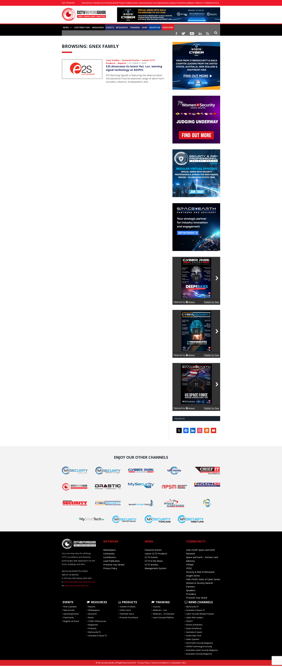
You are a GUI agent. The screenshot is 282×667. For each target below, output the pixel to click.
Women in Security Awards (199, 582)
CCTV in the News (154, 560)
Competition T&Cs (178, 662)
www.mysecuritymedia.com (76, 585)
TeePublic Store (127, 613)
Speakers (190, 590)
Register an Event (71, 621)
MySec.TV (193, 3)
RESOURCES (122, 27)
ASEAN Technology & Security (199, 646)
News (66, 27)
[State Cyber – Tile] (196, 89)
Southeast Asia (166, 3)
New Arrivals (69, 610)
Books (91, 617)
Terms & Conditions (160, 662)
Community (109, 553)
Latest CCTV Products (156, 553)
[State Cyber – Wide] (168, 21)
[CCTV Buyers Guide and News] (84, 16)
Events (110, 27)
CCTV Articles (151, 564)
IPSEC (189, 568)
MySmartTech (213, 3)
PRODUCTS (129, 602)
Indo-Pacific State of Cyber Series (203, 579)
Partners (190, 586)
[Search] (216, 32)
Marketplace (109, 549)
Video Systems (192, 639)
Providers (191, 593)
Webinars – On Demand (163, 613)
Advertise (154, 27)
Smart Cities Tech (193, 635)
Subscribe (167, 27)
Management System (155, 568)
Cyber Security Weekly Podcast (200, 613)
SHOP (144, 27)
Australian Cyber (137, 3)
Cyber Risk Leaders (194, 617)
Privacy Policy (110, 568)
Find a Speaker (70, 606)
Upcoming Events (71, 613)
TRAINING (135, 27)
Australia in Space (194, 632)
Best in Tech (202, 3)
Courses (156, 606)
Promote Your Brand (113, 564)
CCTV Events (151, 557)
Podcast (185, 3)
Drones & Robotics (106, 3)
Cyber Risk (125, 3)
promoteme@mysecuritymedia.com (79, 582)
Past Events (68, 617)
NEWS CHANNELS (200, 602)
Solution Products (128, 606)
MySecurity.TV (94, 632)
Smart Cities (93, 3)
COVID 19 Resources (97, 621)
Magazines (98, 27)
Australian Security (151, 3)
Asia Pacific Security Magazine (199, 643)
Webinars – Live (160, 610)
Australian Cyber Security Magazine (202, 650)
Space (84, 3)
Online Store (125, 610)
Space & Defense (194, 628)
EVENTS (67, 602)
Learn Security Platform (163, 617)
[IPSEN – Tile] (196, 250)
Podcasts (92, 628)
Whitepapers (94, 610)
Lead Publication (111, 560)
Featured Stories (131, 60)
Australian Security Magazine (199, 653)
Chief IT (117, 3)
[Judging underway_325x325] (196, 142)
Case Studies (113, 60)
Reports (122, 63)
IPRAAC (190, 564)
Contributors (82, 27)
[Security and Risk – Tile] (196, 196)
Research (92, 613)
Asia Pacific (177, 3)
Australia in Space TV (97, 635)
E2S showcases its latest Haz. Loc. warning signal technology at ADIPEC (134, 68)
